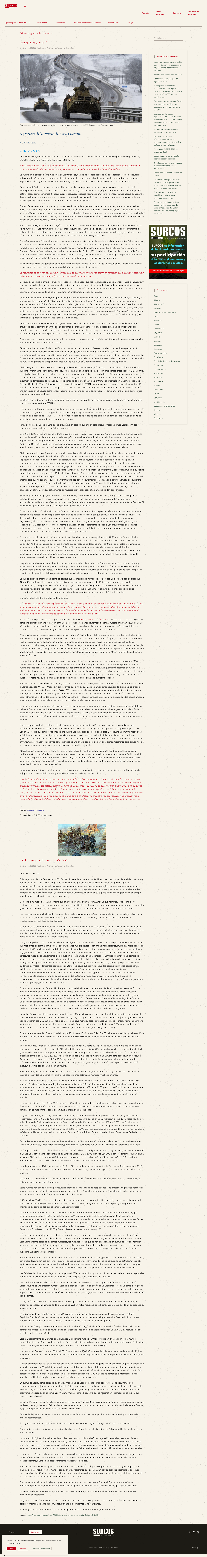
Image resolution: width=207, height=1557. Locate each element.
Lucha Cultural (160, 369)
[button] (25, 6)
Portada (145, 13)
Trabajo (130, 22)
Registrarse (35, 1532)
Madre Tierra (113, 22)
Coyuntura (158, 332)
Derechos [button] (60, 22)
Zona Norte (158, 418)
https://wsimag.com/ (35, 810)
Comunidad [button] (42, 22)
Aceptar (11, 1549)
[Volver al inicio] (11, 6)
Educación (158, 349)
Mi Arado (158, 377)
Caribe (156, 324)
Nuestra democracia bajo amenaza (168, 74)
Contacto (177, 13)
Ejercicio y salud (160, 353)
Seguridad (158, 398)
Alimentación (159, 304)
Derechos (158, 345)
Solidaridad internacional (164, 406)
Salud (156, 393)
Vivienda (157, 414)
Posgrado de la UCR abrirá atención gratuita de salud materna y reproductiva (165, 195)
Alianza (157, 300)
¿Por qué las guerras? (33, 42)
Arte (155, 316)
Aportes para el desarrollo (63, 48)
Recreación (158, 389)
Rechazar (23, 1549)
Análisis (50, 48)
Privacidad (114, 1547)
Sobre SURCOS (160, 13)
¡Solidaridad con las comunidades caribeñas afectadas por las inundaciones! (168, 166)
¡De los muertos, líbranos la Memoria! (44, 860)
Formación (158, 365)
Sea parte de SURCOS (193, 13)
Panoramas (158, 381)
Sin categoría (159, 402)
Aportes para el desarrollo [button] (16, 22)
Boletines (158, 320)
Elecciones (158, 357)
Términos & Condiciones (98, 1547)
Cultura (157, 337)
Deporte (157, 341)
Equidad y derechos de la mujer (87, 22)
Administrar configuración (41, 1549)
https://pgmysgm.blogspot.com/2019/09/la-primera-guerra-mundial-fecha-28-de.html (63, 1515)
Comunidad (159, 328)
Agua (156, 296)
